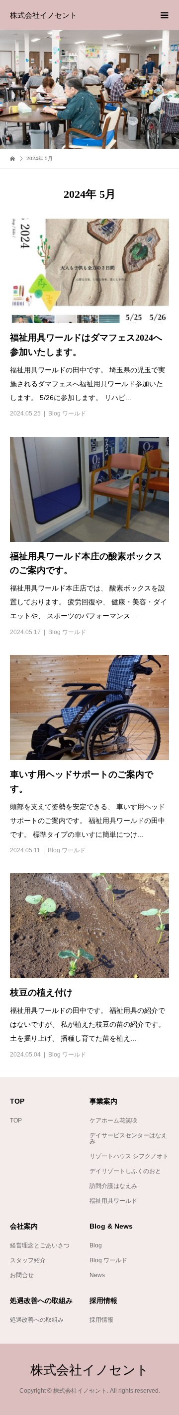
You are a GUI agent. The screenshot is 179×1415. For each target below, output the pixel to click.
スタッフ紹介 (28, 1260)
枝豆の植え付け (41, 993)
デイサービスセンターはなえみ (128, 1138)
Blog (96, 1245)
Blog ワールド (67, 413)
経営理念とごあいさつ (40, 1245)
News (97, 1275)
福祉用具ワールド (113, 1200)
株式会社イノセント (43, 15)
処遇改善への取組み (37, 1319)
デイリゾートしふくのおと (125, 1171)
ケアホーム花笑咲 (113, 1120)
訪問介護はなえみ (113, 1185)
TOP (16, 1120)
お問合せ (22, 1275)
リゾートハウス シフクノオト (129, 1156)
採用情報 (101, 1319)
